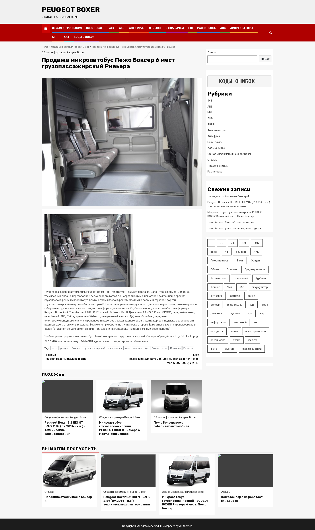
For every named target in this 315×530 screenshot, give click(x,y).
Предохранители (217, 165)
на (255, 322)
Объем (215, 269)
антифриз (217, 295)
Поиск (211, 52)
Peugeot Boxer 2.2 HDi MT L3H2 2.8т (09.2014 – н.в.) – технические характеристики (126, 500)
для (250, 313)
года (265, 304)
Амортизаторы (241, 28)
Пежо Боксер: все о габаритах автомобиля (171, 424)
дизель (235, 313)
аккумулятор (260, 287)
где (252, 304)
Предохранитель (254, 269)
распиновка (218, 340)
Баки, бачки (175, 28)
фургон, (229, 348)
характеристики (252, 348)
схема (236, 340)
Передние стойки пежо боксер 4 (228, 196)
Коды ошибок (84, 37)
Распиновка (206, 28)
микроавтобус (141, 348)
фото (214, 348)
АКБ (122, 28)
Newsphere (168, 526)
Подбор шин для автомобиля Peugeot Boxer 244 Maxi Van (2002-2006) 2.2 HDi (163, 359)
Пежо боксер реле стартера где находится (234, 228)
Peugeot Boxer (71, 9)
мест (127, 348)
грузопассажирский (94, 348)
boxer (55, 348)
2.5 (232, 243)
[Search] (270, 32)
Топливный (241, 278)
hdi (226, 251)
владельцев (234, 304)
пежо (165, 348)
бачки (251, 295)
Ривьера (188, 348)
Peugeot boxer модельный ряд (65, 357)
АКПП (55, 37)
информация (115, 348)
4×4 (111, 28)
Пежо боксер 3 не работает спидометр (232, 222)
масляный (240, 322)
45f (244, 243)
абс (242, 287)
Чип (229, 287)
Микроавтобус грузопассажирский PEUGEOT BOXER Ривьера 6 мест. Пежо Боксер (119, 428)
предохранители (255, 331)
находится (217, 331)
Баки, (240, 260)
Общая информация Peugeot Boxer (78, 28)
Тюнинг (215, 287)
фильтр (252, 340)
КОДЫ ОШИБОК (237, 81)
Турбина (261, 278)
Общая (155, 348)
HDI (190, 28)
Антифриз (137, 28)
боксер (76, 348)
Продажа (175, 348)
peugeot (64, 348)
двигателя (217, 313)
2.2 (221, 243)
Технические (218, 278)
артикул (235, 295)
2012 (257, 243)
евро (263, 313)
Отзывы (155, 28)
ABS (223, 28)
